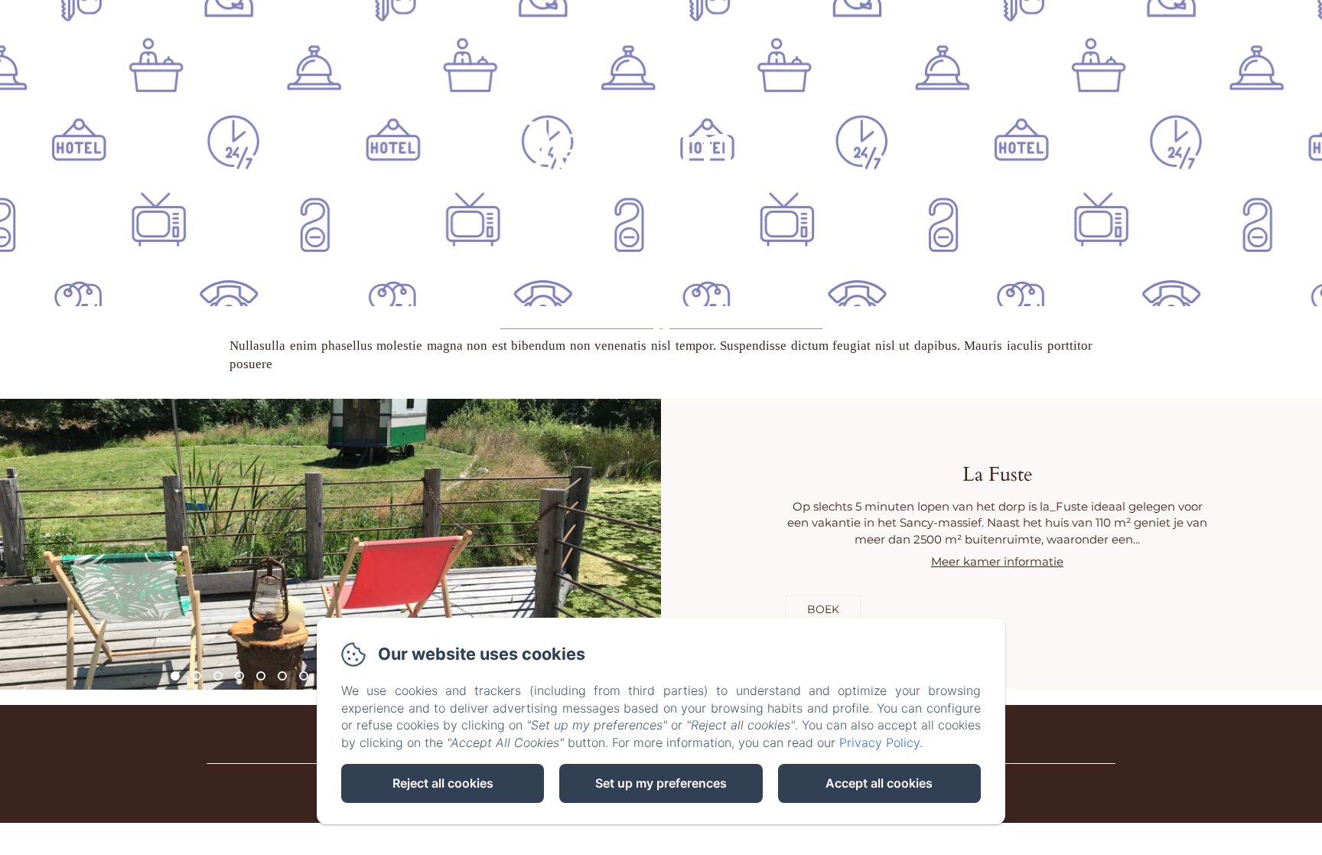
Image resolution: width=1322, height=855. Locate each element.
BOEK (1264, 25)
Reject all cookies (442, 783)
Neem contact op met (845, 25)
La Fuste (480, 25)
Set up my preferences (661, 783)
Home (406, 25)
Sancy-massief (585, 25)
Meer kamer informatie (997, 561)
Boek (823, 609)
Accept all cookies (879, 783)
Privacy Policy (879, 742)
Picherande (702, 25)
